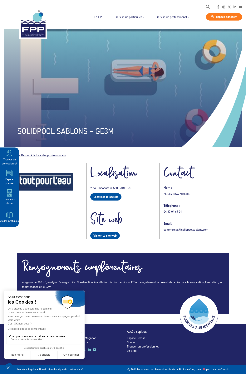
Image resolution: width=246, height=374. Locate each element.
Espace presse (9, 181)
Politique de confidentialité (68, 369)
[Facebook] (218, 7)
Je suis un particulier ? (130, 17)
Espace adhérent (226, 17)
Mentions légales (27, 369)
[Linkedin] (235, 7)
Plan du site (45, 369)
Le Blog (131, 351)
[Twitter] (229, 7)
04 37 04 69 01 (173, 211)
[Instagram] (223, 7)
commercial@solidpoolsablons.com (186, 229)
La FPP (98, 17)
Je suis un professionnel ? (172, 17)
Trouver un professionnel (9, 161)
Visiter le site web (105, 236)
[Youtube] (240, 7)
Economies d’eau (9, 201)
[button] (208, 7)
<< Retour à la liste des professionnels (41, 155)
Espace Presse (136, 338)
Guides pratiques (9, 220)
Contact (131, 342)
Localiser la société (105, 197)
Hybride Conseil (220, 369)
